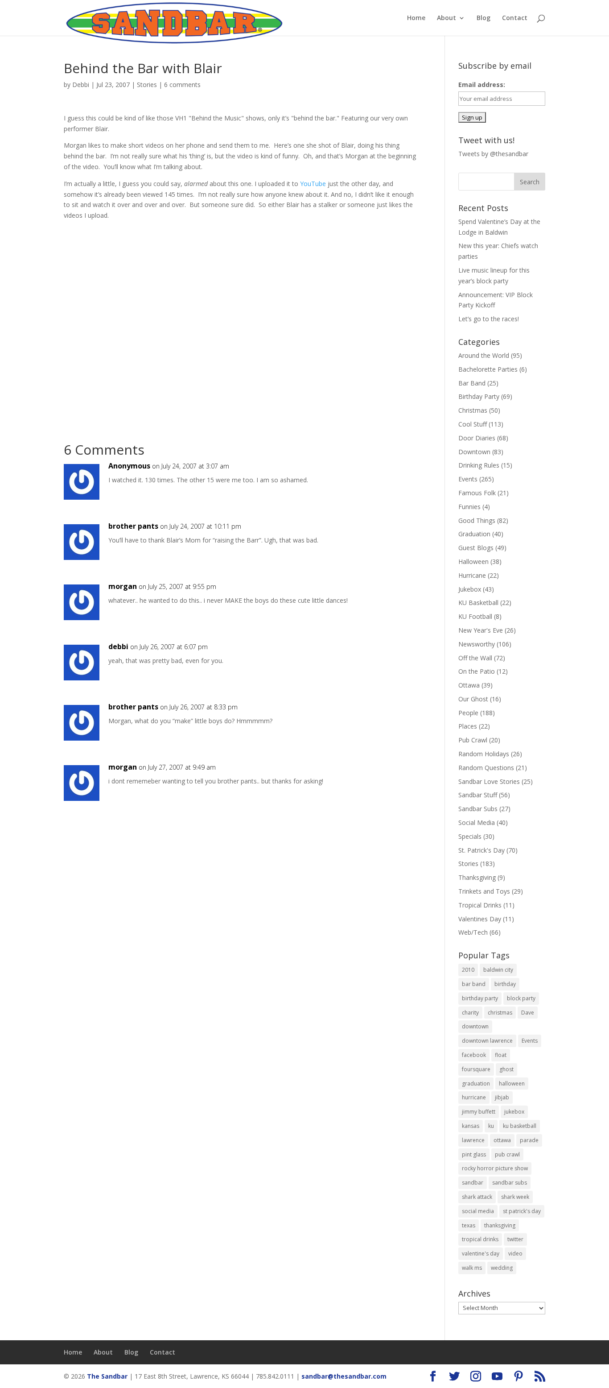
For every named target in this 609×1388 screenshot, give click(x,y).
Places (467, 726)
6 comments (182, 84)
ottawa (502, 1140)
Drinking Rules (478, 465)
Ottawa (469, 685)
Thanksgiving (477, 877)
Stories (147, 84)
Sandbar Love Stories (489, 781)
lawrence (473, 1140)
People (468, 713)
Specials (469, 836)
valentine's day (480, 1253)
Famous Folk (477, 493)
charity (470, 1012)
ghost (506, 1069)
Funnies (469, 506)
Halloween (473, 561)
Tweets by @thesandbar (493, 153)
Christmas (472, 410)
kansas (470, 1126)
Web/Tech (473, 932)
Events (467, 479)
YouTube (313, 183)
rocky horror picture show (495, 1168)
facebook (474, 1055)
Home (416, 18)
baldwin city (498, 970)
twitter (515, 1239)
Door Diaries (476, 438)
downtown (475, 1026)
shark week (515, 1197)
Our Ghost (473, 699)
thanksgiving (499, 1225)
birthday (505, 984)
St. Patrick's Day (481, 850)
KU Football (475, 616)
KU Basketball (478, 602)
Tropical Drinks (480, 905)
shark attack (477, 1197)
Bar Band (472, 383)
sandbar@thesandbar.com (344, 1376)
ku (491, 1126)
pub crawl (507, 1154)
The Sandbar (107, 1376)
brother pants (133, 526)
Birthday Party (478, 396)
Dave (527, 1012)
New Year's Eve (480, 630)
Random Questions (486, 767)
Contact (514, 18)
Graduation (474, 534)
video (515, 1253)
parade (529, 1140)
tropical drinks (480, 1239)
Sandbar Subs (478, 808)
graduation (476, 1083)
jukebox (514, 1111)
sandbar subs (509, 1182)
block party (521, 998)
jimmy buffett (478, 1111)
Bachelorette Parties (488, 369)
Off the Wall (475, 658)
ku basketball (519, 1126)
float (500, 1055)
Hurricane (472, 575)
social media (478, 1211)
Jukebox (469, 589)
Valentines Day (479, 919)
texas (468, 1225)
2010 (468, 970)
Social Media (476, 822)
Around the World (483, 355)
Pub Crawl (472, 740)
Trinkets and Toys (484, 891)
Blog (483, 18)
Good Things (476, 520)
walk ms (472, 1268)
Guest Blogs (476, 547)
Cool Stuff (472, 424)
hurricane (474, 1097)
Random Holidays (483, 754)
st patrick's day (522, 1211)
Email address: (481, 84)
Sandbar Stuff (477, 795)
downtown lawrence (487, 1040)
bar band (474, 984)
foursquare (476, 1069)
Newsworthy (476, 644)
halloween (512, 1083)
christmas (500, 1012)
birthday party (480, 998)
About (446, 18)
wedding (502, 1268)
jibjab (502, 1097)
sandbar (472, 1182)
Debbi (80, 84)
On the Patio (476, 671)
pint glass (474, 1154)
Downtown (474, 451)
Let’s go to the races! (488, 319)
